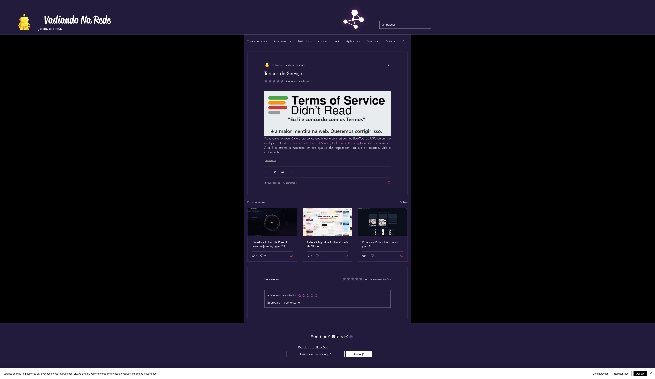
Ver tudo (403, 201)
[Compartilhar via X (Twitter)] (274, 172)
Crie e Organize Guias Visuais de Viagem (327, 244)
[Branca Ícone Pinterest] (329, 336)
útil (337, 41)
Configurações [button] (600, 373)
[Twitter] (316, 336)
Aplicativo (353, 41)
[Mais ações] (389, 65)
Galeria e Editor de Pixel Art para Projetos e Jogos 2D (270, 244)
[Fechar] (651, 373)
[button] (403, 41)
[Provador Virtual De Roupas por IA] (382, 222)
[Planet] (24, 22)
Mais (389, 41)
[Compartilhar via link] (291, 172)
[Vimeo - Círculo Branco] (333, 336)
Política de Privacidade (144, 373)
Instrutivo (304, 41)
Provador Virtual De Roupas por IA (380, 244)
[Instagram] (312, 336)
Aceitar (640, 373)
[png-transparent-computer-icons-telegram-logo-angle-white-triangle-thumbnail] (346, 336)
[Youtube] (325, 336)
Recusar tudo (621, 373)
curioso (323, 41)
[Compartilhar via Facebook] (266, 172)
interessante (282, 41)
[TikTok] (337, 336)
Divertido (372, 41)
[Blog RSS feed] (351, 337)
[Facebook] (320, 336)
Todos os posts (257, 41)
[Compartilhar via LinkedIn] (282, 172)
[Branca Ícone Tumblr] (342, 336)
